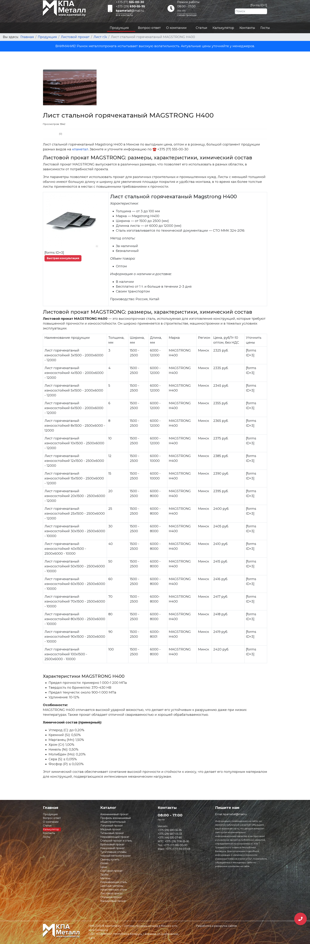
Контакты (247, 28)
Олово (104, 863)
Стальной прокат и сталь (116, 840)
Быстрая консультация (63, 258)
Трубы (104, 874)
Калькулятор (223, 28)
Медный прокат (110, 829)
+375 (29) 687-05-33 (170, 833)
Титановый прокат (112, 833)
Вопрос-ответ (149, 28)
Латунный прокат (111, 825)
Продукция (119, 28)
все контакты (124, 15)
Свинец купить (109, 859)
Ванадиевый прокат (113, 901)
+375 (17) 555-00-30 (175, 845)
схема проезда (186, 15)
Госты (265, 28)
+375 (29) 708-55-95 (177, 841)
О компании (176, 28)
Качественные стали (113, 889)
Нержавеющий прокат (114, 836)
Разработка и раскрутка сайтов (216, 925)
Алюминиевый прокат (114, 814)
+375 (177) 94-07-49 (178, 849)
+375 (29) (130, 6)
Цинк (103, 867)
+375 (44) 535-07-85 (170, 837)
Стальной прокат (111, 897)
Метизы (105, 878)
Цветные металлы (111, 885)
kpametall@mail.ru (235, 814)
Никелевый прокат (112, 848)
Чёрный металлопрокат (115, 855)
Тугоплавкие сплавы (113, 852)
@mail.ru (130, 10)
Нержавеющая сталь (113, 882)
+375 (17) (130, 2)
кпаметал (80, 149)
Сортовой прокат (111, 870)
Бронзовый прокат (112, 844)
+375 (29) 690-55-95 (170, 830)
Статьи (201, 28)
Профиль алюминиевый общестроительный (115, 819)
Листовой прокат (111, 893)
